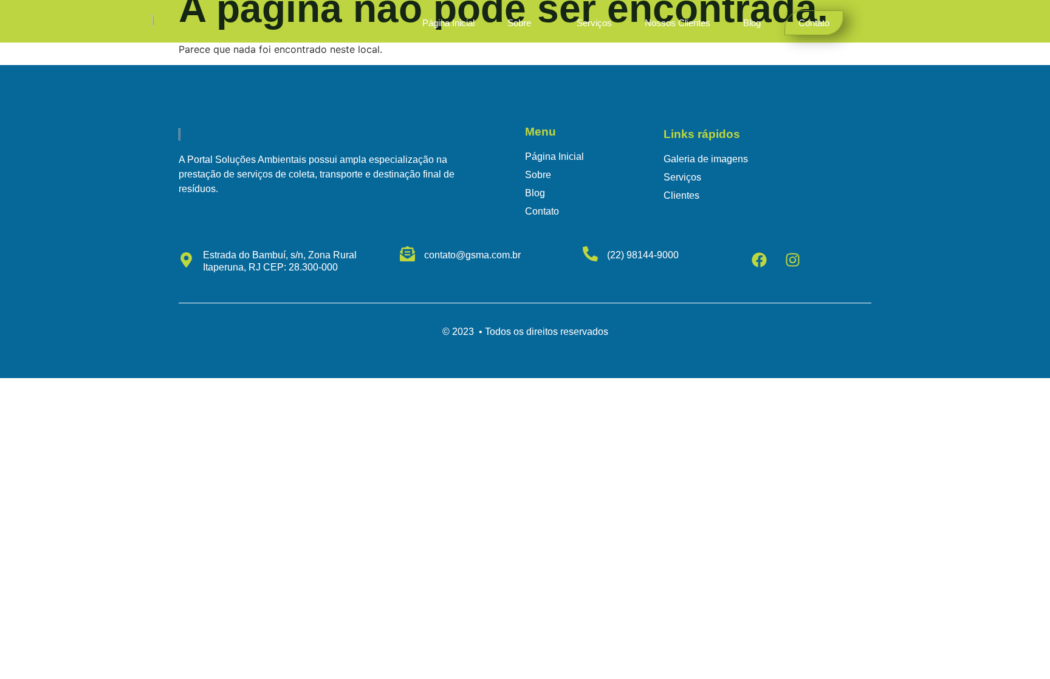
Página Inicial (448, 23)
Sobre (519, 23)
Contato (813, 23)
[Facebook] (759, 259)
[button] (525, 22)
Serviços (594, 23)
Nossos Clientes (677, 23)
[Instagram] (793, 259)
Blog (752, 23)
